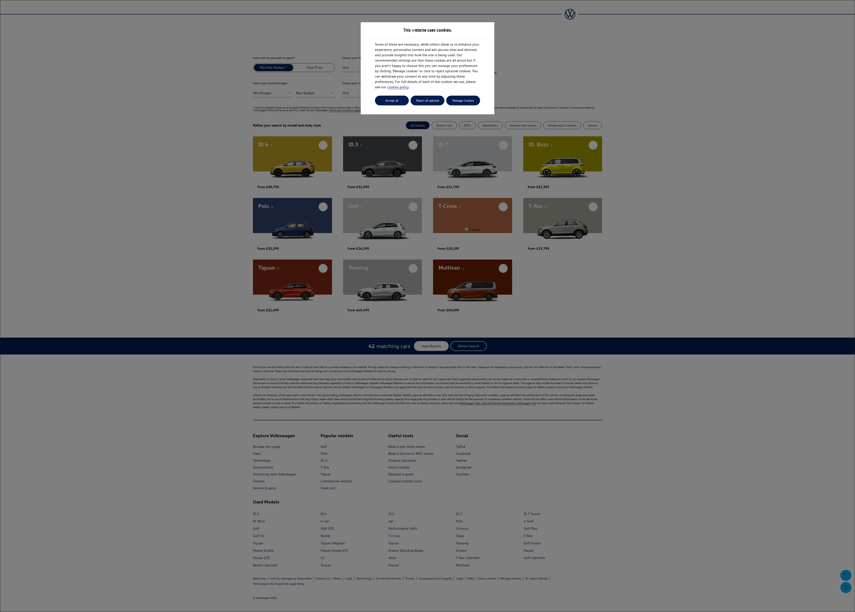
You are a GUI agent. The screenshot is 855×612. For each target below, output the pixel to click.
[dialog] (427, 306)
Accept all (391, 100)
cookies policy (398, 87)
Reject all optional (427, 100)
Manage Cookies (463, 100)
